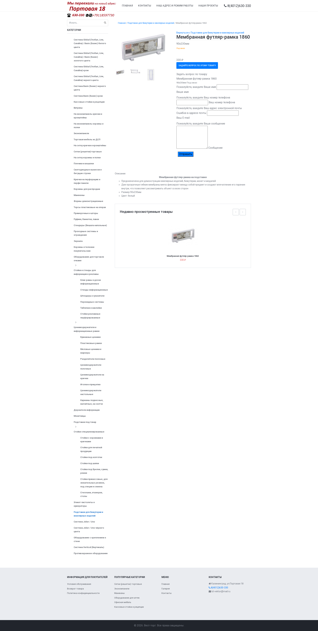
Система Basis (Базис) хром (88, 96)
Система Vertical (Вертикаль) (89, 547)
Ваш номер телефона (222, 102)
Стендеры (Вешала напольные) (90, 225)
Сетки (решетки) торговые (88, 151)
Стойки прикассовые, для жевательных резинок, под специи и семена (93, 483)
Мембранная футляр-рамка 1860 (183, 256)
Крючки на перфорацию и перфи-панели (87, 181)
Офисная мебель (122, 602)
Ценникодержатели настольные (90, 392)
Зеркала (78, 241)
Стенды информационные (94, 290)
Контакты (144, 5)
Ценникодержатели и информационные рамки (86, 329)
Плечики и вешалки (84, 163)
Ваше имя (182, 91)
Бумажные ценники (90, 337)
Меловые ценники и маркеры (90, 351)
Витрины (78, 108)
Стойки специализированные (89, 431)
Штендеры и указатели (92, 296)
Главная (127, 5)
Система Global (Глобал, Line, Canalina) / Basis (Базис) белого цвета (90, 43)
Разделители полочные (92, 359)
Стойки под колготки (91, 457)
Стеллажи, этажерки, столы (91, 494)
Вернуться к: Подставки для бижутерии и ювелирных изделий (210, 32)
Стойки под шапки (89, 463)
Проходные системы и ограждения (86, 233)
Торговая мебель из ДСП (87, 139)
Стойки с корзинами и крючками (91, 440)
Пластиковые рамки (91, 343)
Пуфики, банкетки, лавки (86, 219)
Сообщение (215, 147)
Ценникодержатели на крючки (92, 376)
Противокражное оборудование (91, 553)
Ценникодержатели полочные (90, 367)
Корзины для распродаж (87, 189)
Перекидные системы (92, 302)
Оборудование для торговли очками (89, 259)
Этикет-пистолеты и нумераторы (84, 504)
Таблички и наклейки (91, 308)
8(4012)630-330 (239, 6)
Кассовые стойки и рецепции (89, 102)
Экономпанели (81, 133)
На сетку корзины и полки (87, 157)
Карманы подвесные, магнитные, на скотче (91, 402)
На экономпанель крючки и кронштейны (88, 116)
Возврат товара (75, 588)
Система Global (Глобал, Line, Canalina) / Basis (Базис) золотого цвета (89, 57)
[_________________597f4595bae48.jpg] (143, 47)
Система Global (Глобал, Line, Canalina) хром (89, 68)
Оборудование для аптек (127, 598)
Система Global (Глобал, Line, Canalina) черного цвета (89, 78)
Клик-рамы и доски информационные (90, 282)
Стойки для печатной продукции (91, 449)
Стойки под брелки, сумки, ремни (94, 471)
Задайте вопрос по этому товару (197, 65)
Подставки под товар (85, 422)
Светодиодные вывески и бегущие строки (88, 171)
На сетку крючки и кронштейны (90, 145)
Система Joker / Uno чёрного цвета (89, 530)
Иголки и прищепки (90, 384)
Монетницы (80, 416)
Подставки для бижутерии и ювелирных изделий (88, 514)
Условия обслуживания (79, 584)
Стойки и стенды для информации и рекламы (86, 272)
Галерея (165, 588)
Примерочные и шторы (86, 213)
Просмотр (184, 229)
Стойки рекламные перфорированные (90, 316)
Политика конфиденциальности (83, 593)
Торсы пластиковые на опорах (90, 207)
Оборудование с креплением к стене (90, 539)
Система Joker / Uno (84, 521)
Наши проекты (208, 5)
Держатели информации (87, 410)
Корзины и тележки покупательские (84, 249)
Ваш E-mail (183, 117)
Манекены (79, 195)
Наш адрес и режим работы (174, 5)
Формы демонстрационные (88, 201)
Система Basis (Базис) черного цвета (90, 88)
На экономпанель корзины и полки (88, 125)
